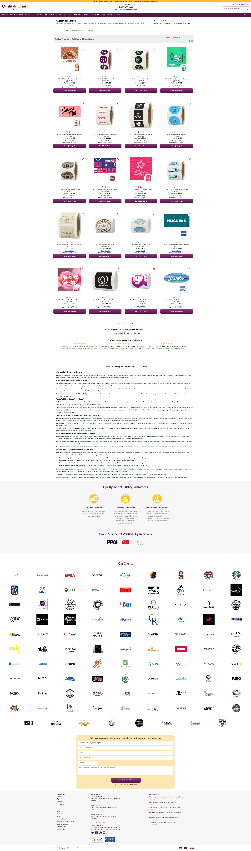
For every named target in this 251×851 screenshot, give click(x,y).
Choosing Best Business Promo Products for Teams (165, 812)
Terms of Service (62, 826)
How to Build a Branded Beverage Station (162, 802)
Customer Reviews (63, 824)
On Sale (103, 14)
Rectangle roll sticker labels (64, 410)
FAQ (58, 816)
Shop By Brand (13, 14)
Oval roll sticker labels (135, 410)
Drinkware (59, 14)
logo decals (157, 394)
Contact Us (60, 814)
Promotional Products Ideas (65, 821)
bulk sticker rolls (114, 447)
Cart (248, 14)
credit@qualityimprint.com (113, 827)
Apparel (21, 14)
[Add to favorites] (83, 48)
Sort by (168, 37)
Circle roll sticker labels (63, 407)
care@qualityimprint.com (130, 9)
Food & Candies (68, 14)
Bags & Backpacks (49, 14)
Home (59, 809)
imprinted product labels (143, 394)
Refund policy (61, 829)
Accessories (28, 14)
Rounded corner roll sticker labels (66, 428)
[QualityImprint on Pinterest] (100, 833)
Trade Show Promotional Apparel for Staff (162, 822)
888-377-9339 (100, 823)
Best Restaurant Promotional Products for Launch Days (166, 797)
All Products (60, 804)
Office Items (86, 14)
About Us (60, 811)
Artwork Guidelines (63, 819)
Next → (134, 324)
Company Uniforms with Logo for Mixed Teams (163, 817)
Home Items (77, 14)
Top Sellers (60, 799)
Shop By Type (4, 14)
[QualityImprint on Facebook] (96, 833)
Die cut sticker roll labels (63, 423)
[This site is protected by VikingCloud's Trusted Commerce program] (110, 839)
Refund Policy (81, 848)
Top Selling (117, 14)
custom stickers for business (126, 394)
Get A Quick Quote (70, 90)
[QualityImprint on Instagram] (104, 833)
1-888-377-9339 (126, 7)
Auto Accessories (38, 14)
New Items (110, 14)
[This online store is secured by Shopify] (97, 840)
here (188, 23)
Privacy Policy (72, 848)
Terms (88, 848)
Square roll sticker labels (119, 407)
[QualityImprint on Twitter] (92, 833)
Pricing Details (69, 85)
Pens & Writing (95, 14)
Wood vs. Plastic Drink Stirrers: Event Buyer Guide (165, 807)
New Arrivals (61, 801)
